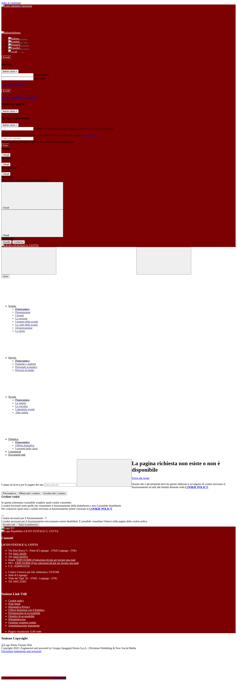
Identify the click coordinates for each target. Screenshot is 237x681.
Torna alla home (140, 478)
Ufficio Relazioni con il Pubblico (26, 610)
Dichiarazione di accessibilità (24, 613)
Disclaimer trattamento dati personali (21, 651)
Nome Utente (41, 74)
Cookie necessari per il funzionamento (22, 518)
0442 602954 (20, 556)
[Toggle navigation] (28, 261)
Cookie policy (16, 600)
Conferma (18, 242)
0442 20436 (19, 553)
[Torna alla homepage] (118, 245)
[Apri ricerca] (163, 261)
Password (39, 78)
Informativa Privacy (19, 606)
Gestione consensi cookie (22, 622)
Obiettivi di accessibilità (21, 616)
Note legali (14, 603)
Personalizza (9, 493)
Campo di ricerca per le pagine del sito (22, 484)
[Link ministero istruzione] (16, 6)
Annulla (6, 242)
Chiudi (6, 155)
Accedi (6, 57)
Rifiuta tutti (29, 493)
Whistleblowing (17, 619)
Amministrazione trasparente (24, 625)
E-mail (37, 128)
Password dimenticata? (13, 84)
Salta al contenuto (11, 2)
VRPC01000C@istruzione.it (45, 559)
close (5, 276)
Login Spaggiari (90, 135)
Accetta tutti (54, 493)
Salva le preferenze (28, 524)
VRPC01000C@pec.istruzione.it (47, 563)
